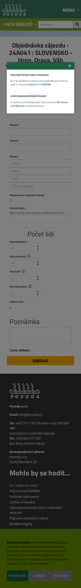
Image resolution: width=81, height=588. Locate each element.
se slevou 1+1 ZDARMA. (39, 84)
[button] (69, 65)
